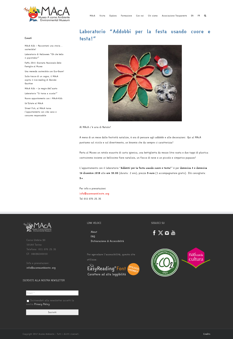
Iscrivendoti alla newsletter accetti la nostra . (50, 302)
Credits (206, 334)
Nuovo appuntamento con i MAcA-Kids (43, 98)
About (94, 232)
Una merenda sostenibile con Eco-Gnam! (44, 71)
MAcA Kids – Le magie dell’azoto (41, 88)
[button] (205, 16)
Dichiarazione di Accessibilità (107, 241)
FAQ (93, 236)
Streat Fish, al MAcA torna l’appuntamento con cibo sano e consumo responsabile (40, 112)
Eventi (28, 38)
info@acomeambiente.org (94, 193)
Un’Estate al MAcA (34, 103)
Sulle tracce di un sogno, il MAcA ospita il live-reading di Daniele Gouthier (41, 80)
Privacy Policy (42, 304)
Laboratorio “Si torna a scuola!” (41, 93)
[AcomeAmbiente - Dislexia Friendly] (113, 265)
